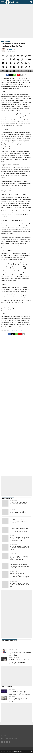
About (8, 749)
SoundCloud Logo (16, 330)
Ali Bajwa (11, 49)
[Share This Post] (11, 74)
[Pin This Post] (18, 74)
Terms (25, 749)
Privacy (20, 749)
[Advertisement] (16, 21)
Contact (14, 749)
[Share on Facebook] (7, 74)
